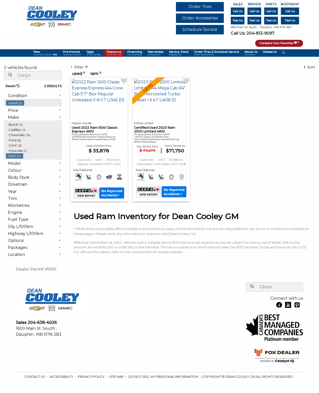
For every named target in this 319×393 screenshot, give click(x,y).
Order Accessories (200, 18)
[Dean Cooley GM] (51, 15)
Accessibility (62, 377)
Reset (10, 86)
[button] (45, 53)
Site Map (117, 377)
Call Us (237, 11)
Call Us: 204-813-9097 (252, 33)
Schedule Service (199, 29)
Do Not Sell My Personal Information (163, 377)
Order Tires (200, 6)
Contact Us (35, 377)
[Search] (10, 75)
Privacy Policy (91, 377)
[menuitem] (34, 103)
